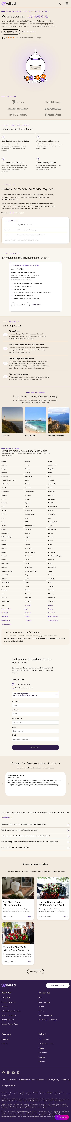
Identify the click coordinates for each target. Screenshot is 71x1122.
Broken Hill (4, 613)
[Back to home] (8, 985)
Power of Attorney (8, 1002)
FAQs (40, 998)
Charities (5, 1039)
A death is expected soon (24, 688)
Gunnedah (4, 616)
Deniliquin (28, 613)
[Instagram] (8, 1072)
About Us (41, 1048)
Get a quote (36, 304)
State (14, 727)
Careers (41, 1061)
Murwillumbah (5, 620)
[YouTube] (13, 1072)
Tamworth (28, 620)
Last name (15, 710)
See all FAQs (5, 817)
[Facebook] (3, 1073)
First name (15, 701)
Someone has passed (22, 684)
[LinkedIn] (18, 1072)
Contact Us (42, 1053)
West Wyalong (6, 624)
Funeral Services (7, 1020)
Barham (50, 605)
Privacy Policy (53, 1080)
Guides (41, 1006)
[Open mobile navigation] (67, 3)
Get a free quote (28, 32)
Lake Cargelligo (53, 616)
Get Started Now (57, 985)
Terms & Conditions (8, 1080)
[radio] (13, 684)
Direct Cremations (8, 1015)
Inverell (27, 616)
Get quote (34, 747)
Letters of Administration (11, 1011)
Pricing (41, 1011)
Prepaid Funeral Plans (9, 1024)
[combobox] (35, 731)
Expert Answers (44, 1002)
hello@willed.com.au (46, 1044)
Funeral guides (35, 971)
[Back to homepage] (8, 4)
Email (14, 735)
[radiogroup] (35, 686)
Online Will (5, 998)
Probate (4, 1006)
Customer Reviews (45, 1015)
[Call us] (60, 3)
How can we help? (18, 679)
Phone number (17, 718)
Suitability (66, 1080)
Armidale (27, 605)
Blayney (50, 609)
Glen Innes (51, 613)
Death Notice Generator (47, 1020)
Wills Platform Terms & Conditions (32, 1080)
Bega (26, 609)
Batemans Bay (6, 609)
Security (41, 1057)
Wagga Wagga (53, 620)
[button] (3, 784)
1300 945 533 (12, 32)
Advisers (4, 1044)
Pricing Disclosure (8, 1086)
